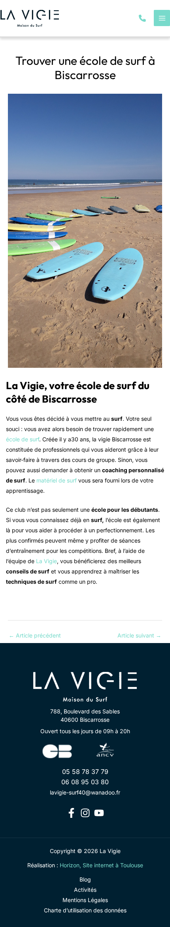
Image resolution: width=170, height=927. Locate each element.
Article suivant (139, 635)
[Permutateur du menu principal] (162, 18)
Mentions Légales (85, 900)
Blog (85, 879)
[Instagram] (85, 813)
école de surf (22, 439)
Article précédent (35, 635)
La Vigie (46, 561)
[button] (142, 18)
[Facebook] (71, 813)
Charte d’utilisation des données (85, 910)
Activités (85, 889)
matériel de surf (56, 480)
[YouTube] (99, 813)
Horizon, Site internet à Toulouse (101, 865)
